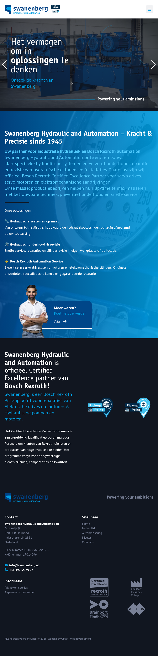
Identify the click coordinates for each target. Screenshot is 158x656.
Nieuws (87, 537)
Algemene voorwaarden (20, 592)
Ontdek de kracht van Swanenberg (32, 83)
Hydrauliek (89, 528)
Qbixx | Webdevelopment (76, 638)
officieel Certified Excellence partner (30, 374)
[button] (4, 64)
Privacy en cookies (16, 587)
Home (86, 524)
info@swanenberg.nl (24, 565)
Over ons (88, 542)
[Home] (32, 9)
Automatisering (92, 533)
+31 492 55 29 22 (21, 570)
